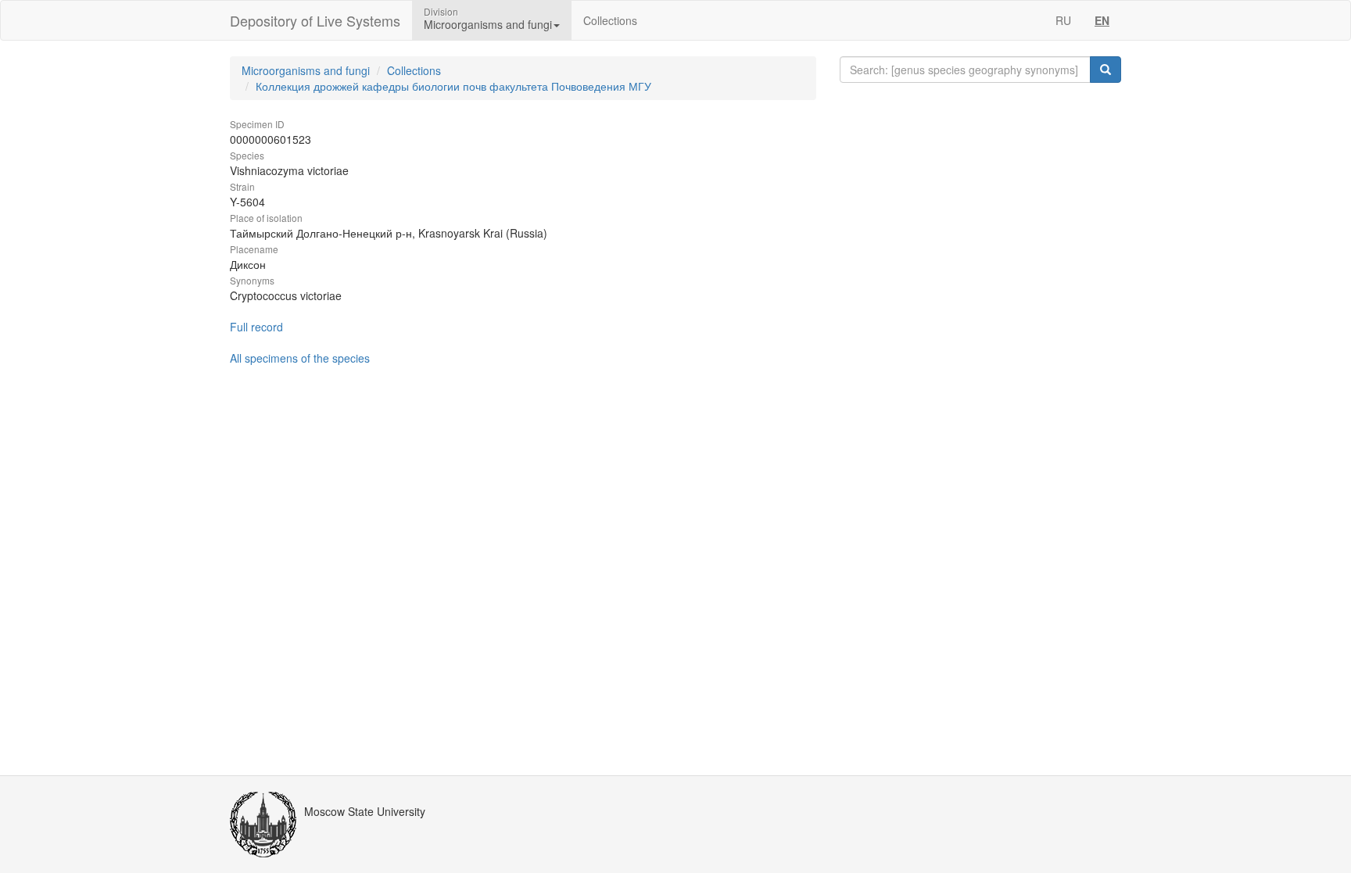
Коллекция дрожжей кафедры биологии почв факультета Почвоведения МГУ (453, 86)
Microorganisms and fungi (306, 70)
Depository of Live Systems (315, 20)
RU (1063, 20)
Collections (610, 20)
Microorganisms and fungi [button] (488, 24)
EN (1102, 20)
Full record (256, 327)
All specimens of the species (300, 358)
